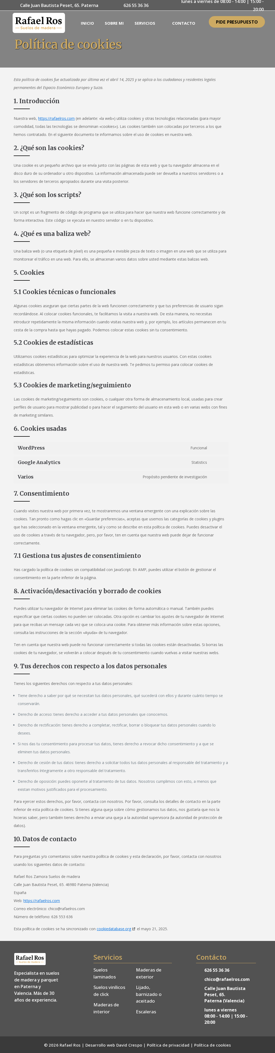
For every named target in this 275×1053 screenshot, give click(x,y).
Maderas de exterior (148, 973)
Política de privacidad (168, 1045)
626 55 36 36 (216, 970)
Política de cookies (212, 1045)
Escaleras (146, 1011)
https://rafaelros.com (56, 118)
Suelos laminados (104, 973)
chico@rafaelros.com (227, 979)
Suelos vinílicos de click (109, 990)
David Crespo (129, 1045)
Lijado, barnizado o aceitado (149, 994)
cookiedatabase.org (114, 928)
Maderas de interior (106, 1008)
